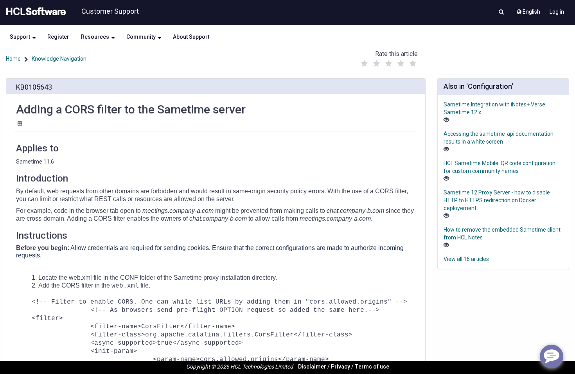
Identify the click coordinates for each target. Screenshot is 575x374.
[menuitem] (528, 10)
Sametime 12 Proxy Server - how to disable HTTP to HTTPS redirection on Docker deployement (497, 200)
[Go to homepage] (34, 11)
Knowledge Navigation (59, 59)
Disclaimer (312, 366)
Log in (557, 12)
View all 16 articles (466, 259)
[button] (501, 12)
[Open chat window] (551, 356)
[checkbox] (364, 63)
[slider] (389, 61)
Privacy (340, 366)
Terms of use (372, 366)
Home (13, 59)
